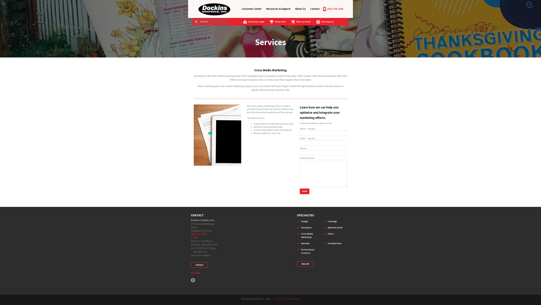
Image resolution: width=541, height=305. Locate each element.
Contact (315, 9)
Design (304, 221)
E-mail (194, 237)
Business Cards (335, 227)
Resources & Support (278, 9)
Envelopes (306, 227)
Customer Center (252, 9)
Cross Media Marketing (307, 235)
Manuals (305, 243)
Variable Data (335, 243)
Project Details (307, 158)
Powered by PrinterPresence (287, 298)
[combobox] (214, 22)
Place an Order (303, 21)
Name (303, 128)
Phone (303, 148)
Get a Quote (327, 21)
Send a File (280, 21)
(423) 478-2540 (335, 9)
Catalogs (332, 221)
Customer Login (256, 21)
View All (305, 263)
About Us (300, 9)
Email (303, 138)
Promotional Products (307, 251)
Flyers (331, 233)
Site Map (195, 273)
